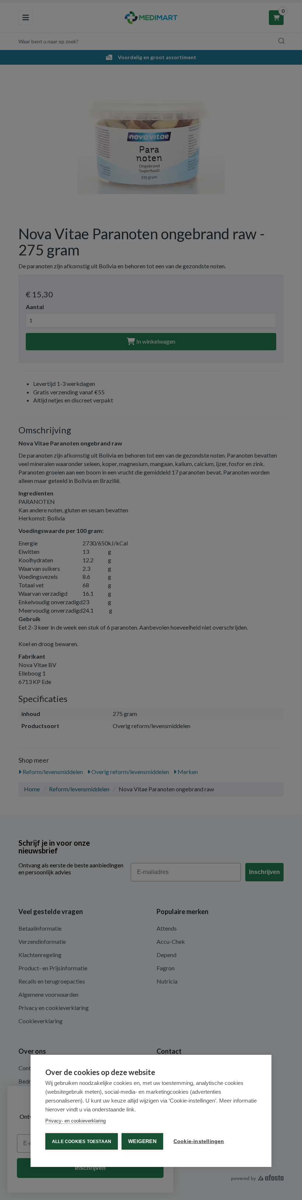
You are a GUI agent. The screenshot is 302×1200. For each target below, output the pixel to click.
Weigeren (142, 1141)
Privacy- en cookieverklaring (75, 1121)
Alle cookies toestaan (81, 1141)
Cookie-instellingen (198, 1141)
